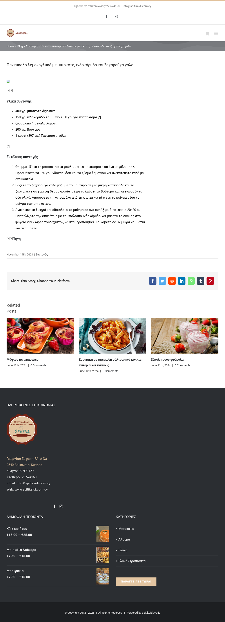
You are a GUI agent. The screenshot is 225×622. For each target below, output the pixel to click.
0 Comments (52, 371)
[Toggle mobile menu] (216, 33)
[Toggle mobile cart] (207, 33)
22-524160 (28, 477)
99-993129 (26, 471)
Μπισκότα (126, 529)
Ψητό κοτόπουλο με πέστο (184, 359)
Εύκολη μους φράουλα (108, 359)
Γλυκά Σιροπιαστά (131, 561)
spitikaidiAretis (151, 612)
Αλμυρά (124, 539)
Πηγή (17, 239)
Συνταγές (42, 254)
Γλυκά (122, 550)
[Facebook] (54, 506)
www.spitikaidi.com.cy (31, 489)
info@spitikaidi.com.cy (137, 6)
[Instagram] (61, 506)
